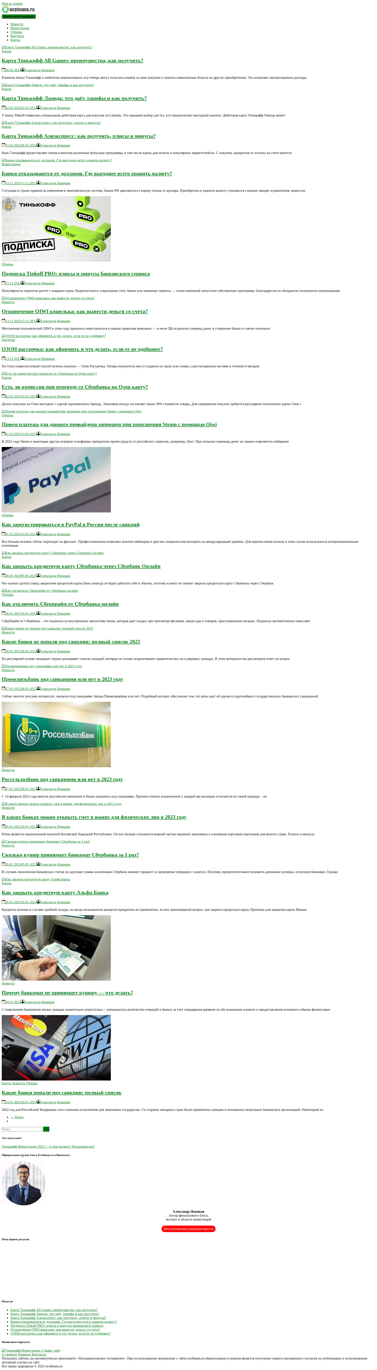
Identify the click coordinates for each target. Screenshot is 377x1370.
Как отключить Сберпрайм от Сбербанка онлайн (60, 604)
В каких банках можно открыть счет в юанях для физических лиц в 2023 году (94, 817)
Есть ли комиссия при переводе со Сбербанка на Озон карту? (75, 387)
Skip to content (12, 3)
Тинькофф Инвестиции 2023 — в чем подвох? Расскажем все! (48, 1146)
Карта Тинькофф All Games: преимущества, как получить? (72, 60)
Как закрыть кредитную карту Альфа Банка (55, 892)
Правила (24, 1354)
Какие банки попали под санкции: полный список (62, 1092)
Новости (16, 24)
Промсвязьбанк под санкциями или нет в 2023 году (62, 679)
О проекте (9, 1354)
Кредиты (17, 36)
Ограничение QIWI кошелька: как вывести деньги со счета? (75, 311)
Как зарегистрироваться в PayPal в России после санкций (71, 524)
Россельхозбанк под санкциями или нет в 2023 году (62, 779)
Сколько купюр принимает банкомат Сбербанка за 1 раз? (70, 855)
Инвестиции (19, 28)
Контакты (39, 1354)
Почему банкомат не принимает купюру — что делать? (67, 992)
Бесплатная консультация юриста (188, 1229)
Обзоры (16, 32)
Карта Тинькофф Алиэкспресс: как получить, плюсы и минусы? (79, 136)
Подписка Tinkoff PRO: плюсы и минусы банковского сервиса (76, 273)
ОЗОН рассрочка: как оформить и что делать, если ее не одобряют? (82, 349)
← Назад (17, 1117)
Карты (15, 40)
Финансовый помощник (18, 16)
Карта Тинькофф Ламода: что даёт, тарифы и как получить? (74, 98)
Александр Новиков (39, 70)
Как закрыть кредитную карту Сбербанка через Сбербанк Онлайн (81, 566)
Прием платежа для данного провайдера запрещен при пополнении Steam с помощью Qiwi (109, 424)
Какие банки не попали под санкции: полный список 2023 (71, 641)
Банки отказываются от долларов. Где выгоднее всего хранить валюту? (87, 173)
